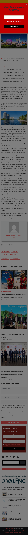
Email (5, 14)
